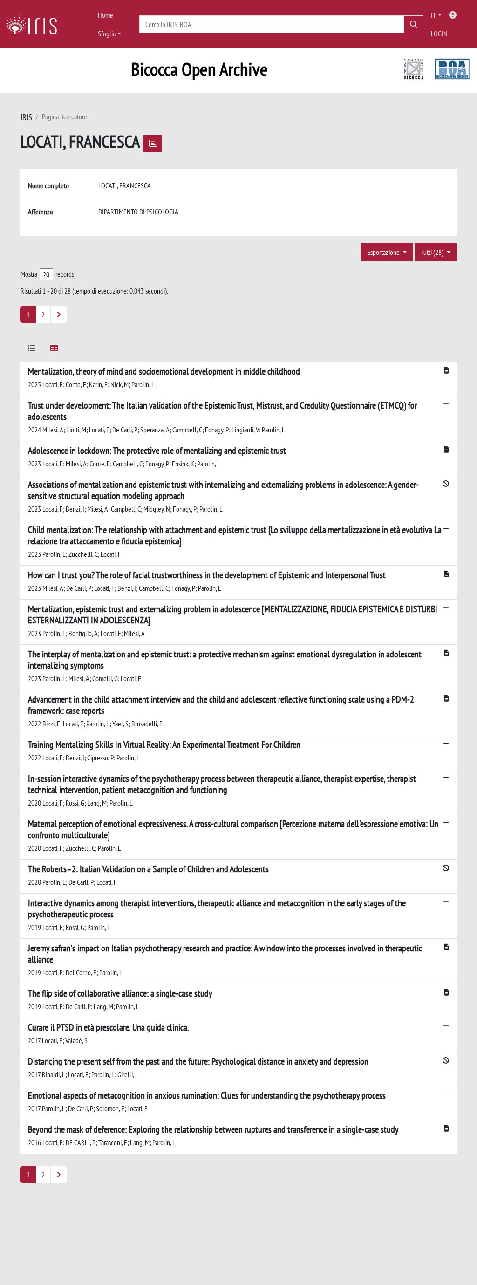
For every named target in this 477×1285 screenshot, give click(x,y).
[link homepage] (35, 24)
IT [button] (433, 15)
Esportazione (384, 252)
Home (105, 15)
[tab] (31, 350)
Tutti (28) (433, 252)
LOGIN (439, 33)
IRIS (26, 117)
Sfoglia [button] (107, 33)
